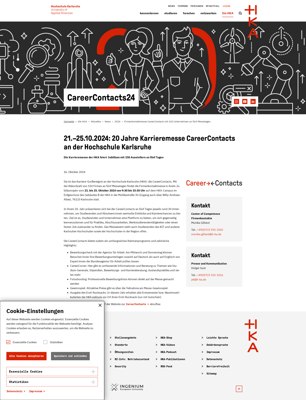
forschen (189, 13)
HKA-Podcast (168, 352)
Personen (197, 5)
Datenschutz (214, 359)
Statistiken (56, 342)
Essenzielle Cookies (25, 342)
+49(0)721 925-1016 (210, 275)
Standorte (121, 344)
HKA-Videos (168, 344)
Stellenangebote (125, 337)
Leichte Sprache (217, 337)
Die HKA (227, 13)
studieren (170, 13)
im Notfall (213, 5)
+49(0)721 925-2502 (210, 230)
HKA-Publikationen (173, 359)
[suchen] (240, 13)
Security (120, 366)
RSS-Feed (166, 366)
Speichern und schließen (70, 356)
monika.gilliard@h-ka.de (206, 234)
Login (226, 5)
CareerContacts (136, 304)
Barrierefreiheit (218, 366)
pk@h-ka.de (198, 279)
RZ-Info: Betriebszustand (132, 359)
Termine (183, 5)
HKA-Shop (166, 337)
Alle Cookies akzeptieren (26, 356)
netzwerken (208, 13)
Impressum (213, 352)
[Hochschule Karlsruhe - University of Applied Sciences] (65, 10)
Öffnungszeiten (124, 352)
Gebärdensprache (217, 344)
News (171, 5)
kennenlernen (149, 13)
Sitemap (212, 373)
